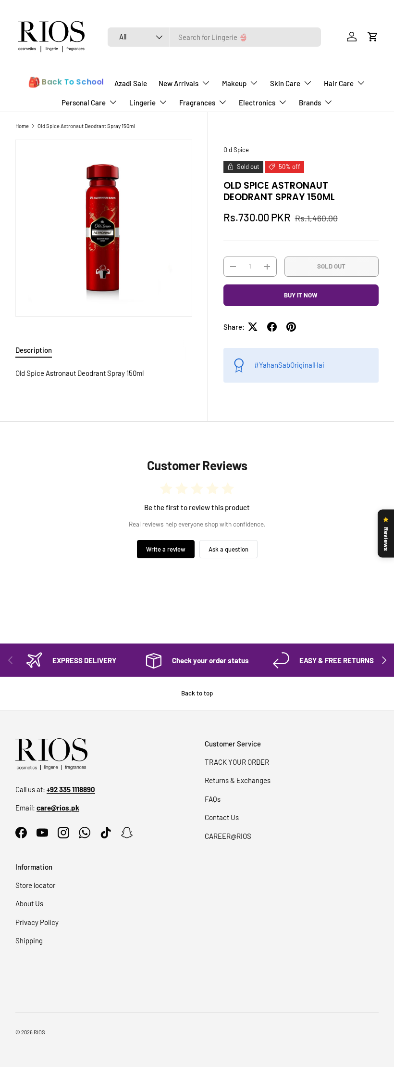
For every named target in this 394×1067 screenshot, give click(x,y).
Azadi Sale (130, 83)
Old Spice (236, 150)
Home (22, 126)
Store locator (35, 885)
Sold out (331, 266)
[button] (372, 36)
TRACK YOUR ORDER (237, 762)
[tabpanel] (103, 373)
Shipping (29, 940)
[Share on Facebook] (272, 326)
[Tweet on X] (252, 326)
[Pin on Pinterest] (291, 326)
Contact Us (222, 817)
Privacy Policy (37, 922)
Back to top (197, 693)
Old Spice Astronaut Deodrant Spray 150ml (86, 126)
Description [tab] (33, 350)
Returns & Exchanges (238, 780)
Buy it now (301, 295)
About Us (29, 903)
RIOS (39, 1032)
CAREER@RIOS (228, 836)
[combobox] (214, 37)
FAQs (213, 799)
